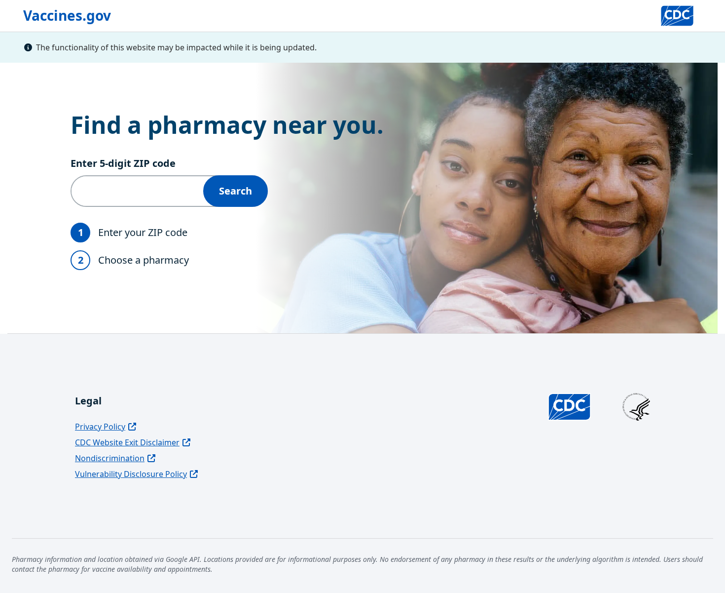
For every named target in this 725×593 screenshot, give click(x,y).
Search (235, 191)
